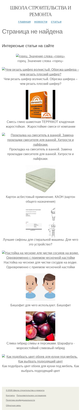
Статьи (56, 21)
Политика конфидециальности (20, 400)
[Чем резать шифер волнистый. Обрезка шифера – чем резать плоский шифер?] (40, 74)
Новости (40, 21)
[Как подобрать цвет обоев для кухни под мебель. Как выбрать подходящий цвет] (40, 361)
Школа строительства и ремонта (40, 10)
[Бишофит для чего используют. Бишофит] (40, 300)
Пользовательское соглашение (31, 395)
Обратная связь (13, 405)
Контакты (10, 395)
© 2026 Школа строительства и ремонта (25, 390)
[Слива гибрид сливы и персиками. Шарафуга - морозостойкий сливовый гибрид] (40, 338)
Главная (24, 21)
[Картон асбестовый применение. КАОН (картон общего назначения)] (40, 192)
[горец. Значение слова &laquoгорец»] (40, 56)
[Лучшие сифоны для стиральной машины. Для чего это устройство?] (40, 234)
